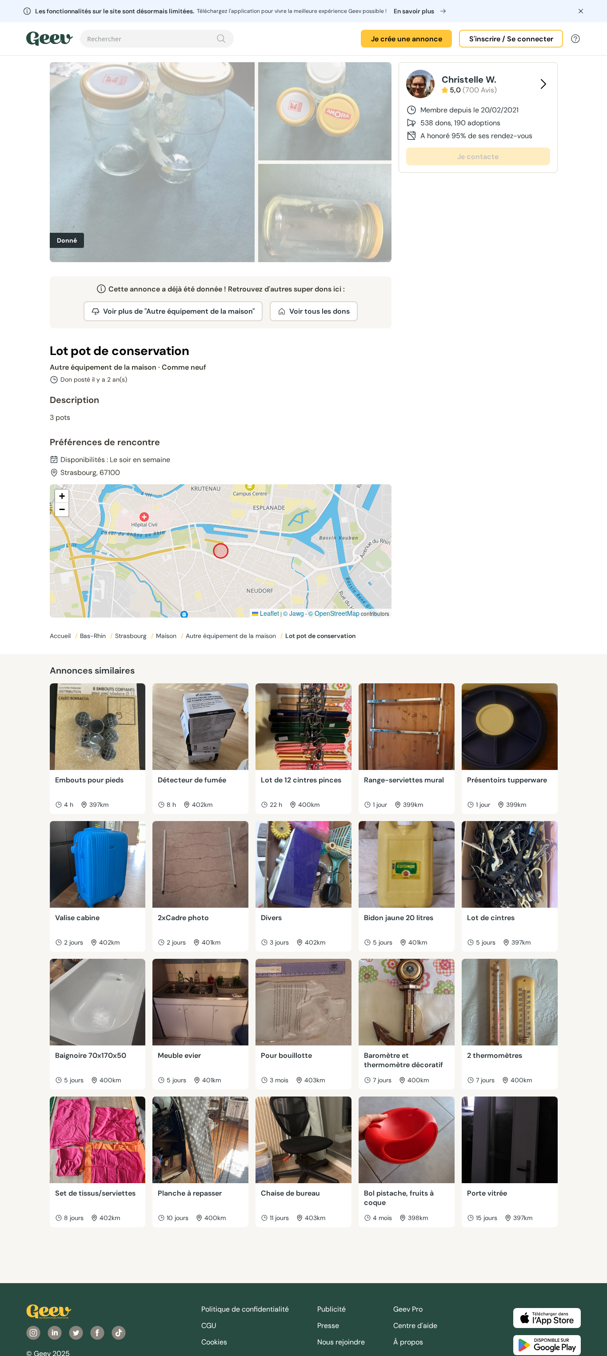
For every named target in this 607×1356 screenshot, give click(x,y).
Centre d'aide (415, 1325)
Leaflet (268, 613)
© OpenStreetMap (333, 613)
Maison (167, 636)
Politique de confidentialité (245, 1309)
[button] (61, 496)
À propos (408, 1342)
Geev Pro (408, 1309)
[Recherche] (221, 39)
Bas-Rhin (94, 636)
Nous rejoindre (341, 1342)
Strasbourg (131, 636)
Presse (328, 1325)
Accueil (61, 636)
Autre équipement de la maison (232, 636)
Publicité (331, 1309)
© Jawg (293, 613)
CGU (208, 1325)
